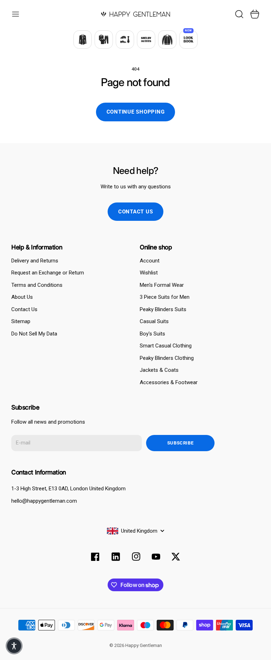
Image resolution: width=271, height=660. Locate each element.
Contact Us (24, 309)
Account (149, 261)
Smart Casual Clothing (166, 346)
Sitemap (20, 321)
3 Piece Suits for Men (164, 297)
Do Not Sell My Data (34, 334)
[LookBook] (188, 39)
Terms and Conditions (36, 285)
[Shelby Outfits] (146, 39)
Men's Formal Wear (162, 285)
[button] (14, 645)
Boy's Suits (152, 334)
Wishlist (149, 273)
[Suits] (82, 39)
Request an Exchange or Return (47, 273)
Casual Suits (154, 321)
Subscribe (180, 443)
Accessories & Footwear (169, 382)
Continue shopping (136, 112)
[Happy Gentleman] (135, 14)
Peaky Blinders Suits (163, 309)
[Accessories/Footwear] (125, 39)
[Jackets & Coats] (167, 39)
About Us (22, 297)
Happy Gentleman (143, 645)
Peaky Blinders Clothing (167, 358)
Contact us (135, 211)
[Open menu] (15, 14)
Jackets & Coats (159, 370)
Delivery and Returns (34, 261)
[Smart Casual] (103, 39)
